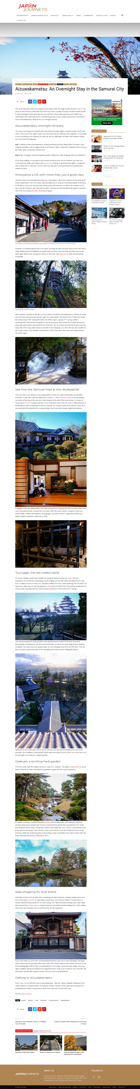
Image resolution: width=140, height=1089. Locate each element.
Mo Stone (20, 93)
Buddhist (35, 191)
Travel (78, 15)
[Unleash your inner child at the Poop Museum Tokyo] (117, 193)
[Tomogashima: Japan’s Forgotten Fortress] (99, 193)
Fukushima (60, 84)
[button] (122, 16)
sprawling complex (65, 397)
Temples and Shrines (70, 1049)
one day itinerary (53, 1000)
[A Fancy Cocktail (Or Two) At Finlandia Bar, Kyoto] (97, 168)
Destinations (22, 15)
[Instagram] (99, 1077)
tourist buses (48, 163)
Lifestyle (54, 15)
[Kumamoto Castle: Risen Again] (26, 1043)
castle (70, 578)
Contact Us (21, 20)
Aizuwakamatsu (65, 1000)
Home (17, 81)
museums (27, 403)
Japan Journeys (26, 994)
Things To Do (73, 84)
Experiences (88, 15)
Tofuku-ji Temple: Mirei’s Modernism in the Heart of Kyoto (70, 1023)
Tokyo (21, 983)
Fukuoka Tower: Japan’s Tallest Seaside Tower (99, 221)
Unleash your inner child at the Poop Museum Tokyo (115, 202)
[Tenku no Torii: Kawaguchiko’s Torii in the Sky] (97, 148)
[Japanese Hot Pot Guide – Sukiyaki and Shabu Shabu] (97, 138)
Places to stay (102, 15)
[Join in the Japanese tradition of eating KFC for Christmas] (97, 158)
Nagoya (112, 217)
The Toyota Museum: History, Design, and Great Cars (116, 221)
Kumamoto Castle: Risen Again (24, 1052)
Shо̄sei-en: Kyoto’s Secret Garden (50, 1052)
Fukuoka (94, 217)
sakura (63, 828)
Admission (63, 254)
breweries (30, 900)
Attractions (67, 15)
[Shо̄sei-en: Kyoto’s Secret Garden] (51, 1043)
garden (77, 767)
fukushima (44, 1000)
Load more (107, 176)
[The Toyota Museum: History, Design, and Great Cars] (117, 213)
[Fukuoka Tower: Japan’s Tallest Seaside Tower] (99, 213)
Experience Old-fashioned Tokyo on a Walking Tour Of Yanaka (30, 1023)
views (63, 328)
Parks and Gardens (27, 84)
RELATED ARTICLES (24, 1031)
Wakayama (95, 198)
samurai (30, 1000)
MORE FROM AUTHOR (42, 1031)
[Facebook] (94, 1077)
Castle (35, 84)
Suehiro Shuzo (34, 905)
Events (113, 15)
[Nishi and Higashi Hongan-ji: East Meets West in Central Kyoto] (75, 1043)
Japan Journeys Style (39, 15)
